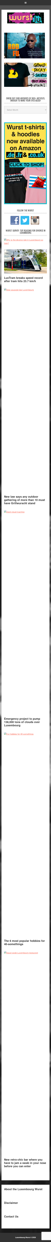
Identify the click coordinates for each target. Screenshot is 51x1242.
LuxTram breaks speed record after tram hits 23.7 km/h (23, 279)
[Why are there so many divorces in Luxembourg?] (25, 243)
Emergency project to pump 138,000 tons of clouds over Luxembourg (22, 722)
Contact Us (11, 1216)
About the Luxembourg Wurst (23, 1189)
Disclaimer (11, 1203)
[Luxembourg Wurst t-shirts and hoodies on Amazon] (25, 75)
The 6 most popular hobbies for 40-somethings (24, 942)
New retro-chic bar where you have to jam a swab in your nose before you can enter (25, 1162)
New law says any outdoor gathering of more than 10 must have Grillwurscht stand (24, 500)
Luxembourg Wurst (25, 17)
